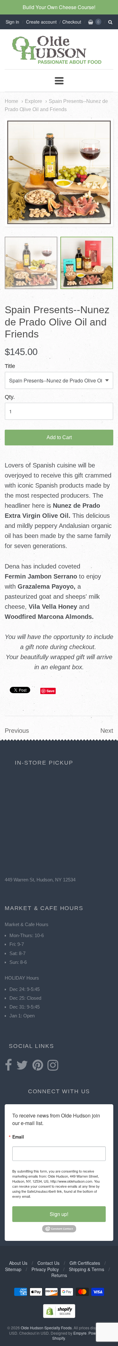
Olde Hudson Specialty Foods (46, 1327)
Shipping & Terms (86, 1269)
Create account (41, 22)
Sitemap (13, 1269)
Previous (17, 730)
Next (106, 730)
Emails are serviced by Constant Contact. (63, 1196)
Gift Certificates (85, 1263)
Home (11, 101)
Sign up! (59, 1214)
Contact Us (48, 1263)
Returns (59, 1275)
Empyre (80, 1333)
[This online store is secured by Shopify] (59, 1316)
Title (10, 366)
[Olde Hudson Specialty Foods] (59, 64)
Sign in (12, 22)
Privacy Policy (45, 1269)
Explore (33, 101)
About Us (18, 1263)
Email (18, 1137)
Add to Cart (59, 437)
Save (50, 690)
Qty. (10, 397)
